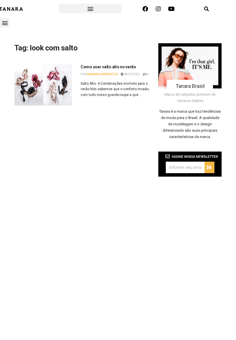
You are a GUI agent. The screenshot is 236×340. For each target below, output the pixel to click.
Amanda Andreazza (102, 74)
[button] (90, 8)
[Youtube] (171, 9)
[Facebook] (145, 9)
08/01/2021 (131, 74)
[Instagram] (158, 9)
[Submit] (209, 167)
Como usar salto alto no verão (108, 67)
